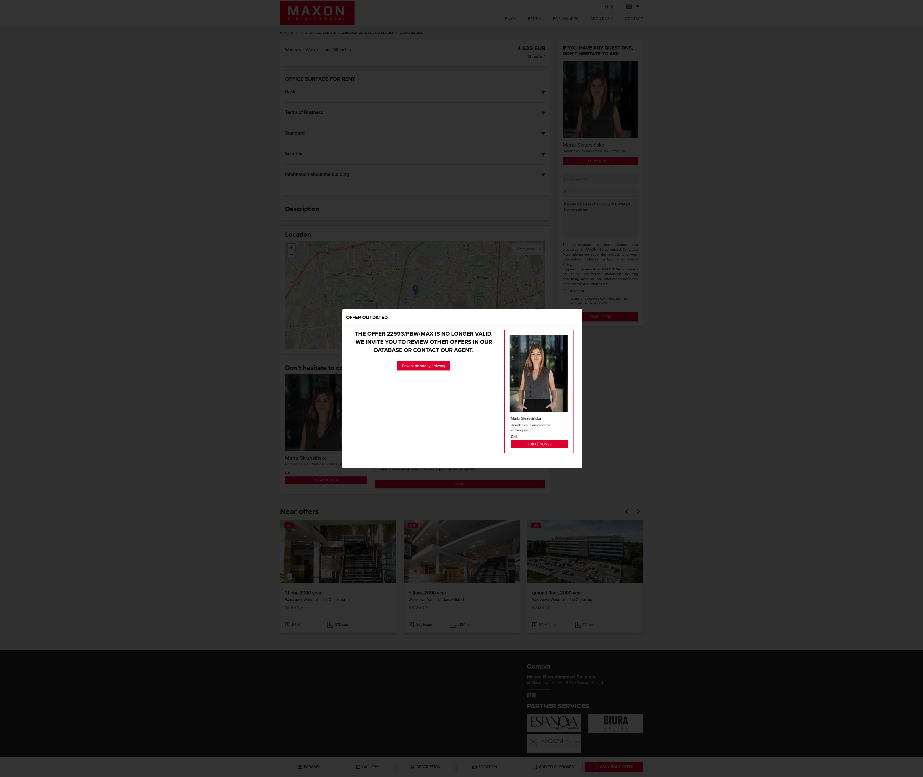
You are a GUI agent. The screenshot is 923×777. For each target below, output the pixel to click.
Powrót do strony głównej (423, 366)
